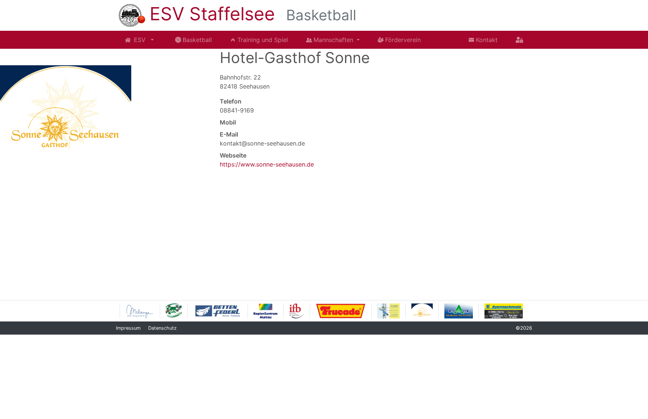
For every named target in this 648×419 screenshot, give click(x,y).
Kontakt (487, 40)
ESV (140, 40)
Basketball (197, 40)
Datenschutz (162, 328)
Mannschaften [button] (334, 40)
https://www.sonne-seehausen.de (267, 164)
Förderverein (403, 40)
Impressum (128, 328)
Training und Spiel (262, 40)
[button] (152, 40)
